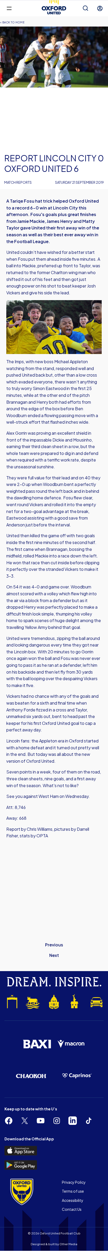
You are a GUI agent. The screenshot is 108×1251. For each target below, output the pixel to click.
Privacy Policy (74, 1182)
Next (54, 955)
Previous (54, 944)
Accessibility (72, 1200)
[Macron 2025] (71, 1044)
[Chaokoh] (31, 1076)
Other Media (68, 1244)
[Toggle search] (85, 8)
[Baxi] (37, 1044)
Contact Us (72, 1209)
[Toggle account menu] (100, 8)
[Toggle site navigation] (9, 8)
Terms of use (73, 1191)
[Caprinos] (77, 1075)
